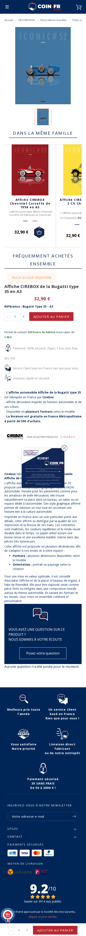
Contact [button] (15, 836)
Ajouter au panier (51, 316)
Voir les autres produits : (43, 436)
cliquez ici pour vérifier (43, 917)
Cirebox (68, 436)
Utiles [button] (13, 829)
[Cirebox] (14, 437)
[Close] (64, 448)
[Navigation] (7, 7)
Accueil (8, 20)
